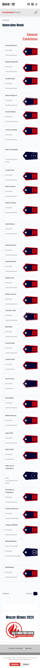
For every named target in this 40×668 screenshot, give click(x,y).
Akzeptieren (14, 664)
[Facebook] (28, 4)
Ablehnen (26, 664)
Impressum (28, 648)
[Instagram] (32, 4)
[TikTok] (36, 4)
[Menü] (36, 12)
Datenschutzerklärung (16, 648)
